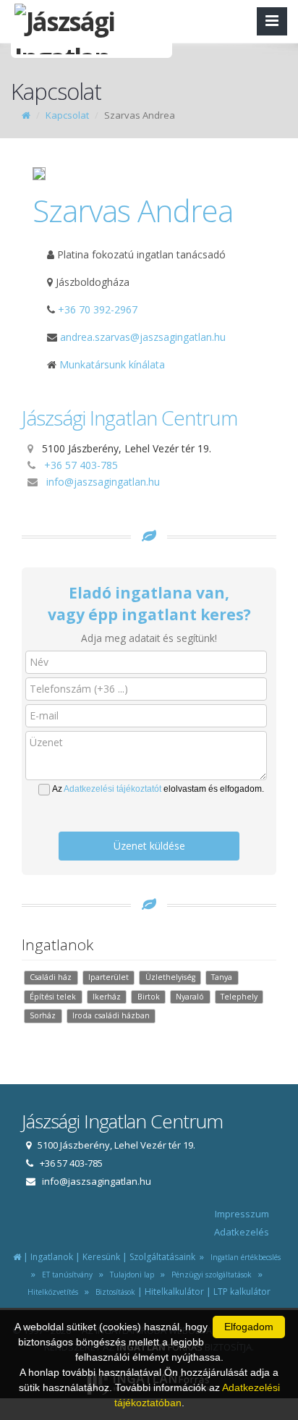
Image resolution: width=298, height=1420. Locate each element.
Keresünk (101, 1257)
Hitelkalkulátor (174, 1291)
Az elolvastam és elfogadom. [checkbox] (158, 789)
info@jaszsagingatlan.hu (103, 482)
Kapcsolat (67, 115)
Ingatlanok (51, 1257)
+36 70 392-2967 (97, 309)
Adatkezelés (241, 1231)
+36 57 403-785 (81, 465)
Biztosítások (113, 1292)
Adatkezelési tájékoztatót (112, 789)
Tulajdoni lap (130, 1274)
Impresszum (242, 1213)
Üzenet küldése (149, 846)
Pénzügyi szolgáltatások (209, 1274)
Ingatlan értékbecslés (243, 1257)
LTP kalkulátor (242, 1291)
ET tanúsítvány (65, 1274)
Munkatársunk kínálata (110, 364)
